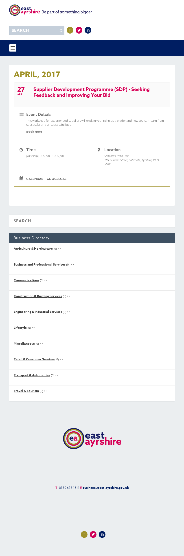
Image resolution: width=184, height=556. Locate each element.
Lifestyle (20, 327)
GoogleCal (56, 179)
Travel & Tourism (26, 391)
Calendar (34, 179)
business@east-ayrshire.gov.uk (106, 487)
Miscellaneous (24, 343)
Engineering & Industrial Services (38, 311)
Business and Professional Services (40, 264)
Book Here (34, 132)
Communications (26, 280)
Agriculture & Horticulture (33, 248)
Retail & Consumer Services (34, 359)
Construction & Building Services (38, 296)
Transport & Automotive (32, 375)
